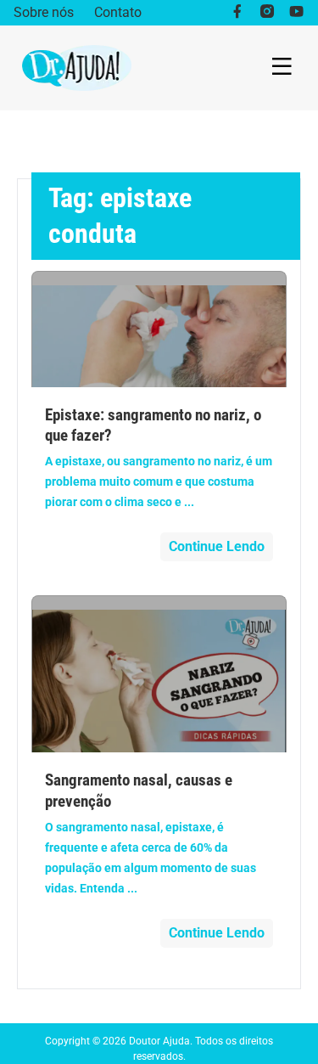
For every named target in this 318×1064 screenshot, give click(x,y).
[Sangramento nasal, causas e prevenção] (159, 673)
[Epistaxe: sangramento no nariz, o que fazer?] (159, 328)
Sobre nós (44, 12)
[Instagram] (267, 12)
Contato (118, 12)
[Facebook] (237, 12)
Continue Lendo (217, 546)
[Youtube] (296, 12)
